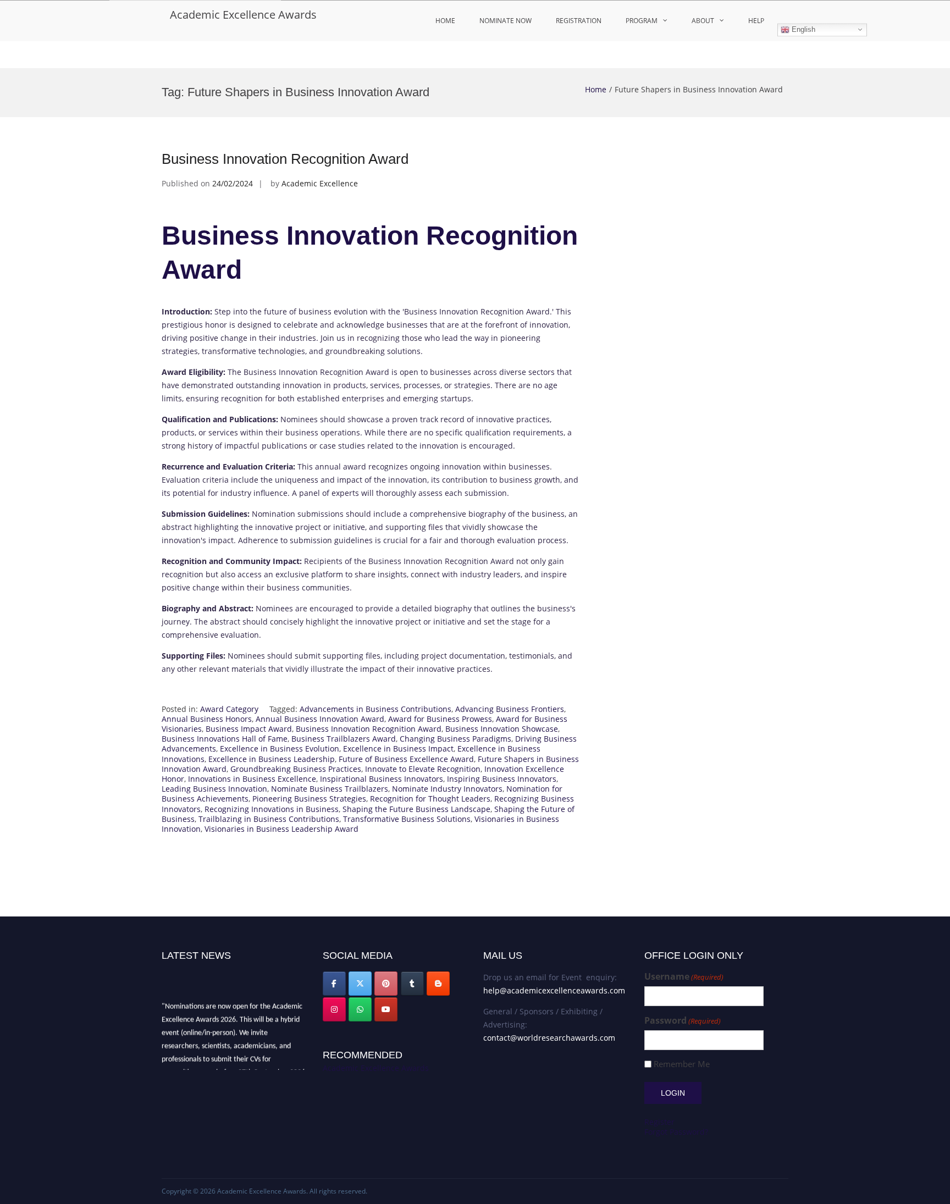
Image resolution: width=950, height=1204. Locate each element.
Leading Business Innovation (214, 788)
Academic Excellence (319, 183)
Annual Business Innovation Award (320, 719)
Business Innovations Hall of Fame (225, 738)
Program (642, 20)
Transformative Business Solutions (407, 819)
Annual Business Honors (207, 719)
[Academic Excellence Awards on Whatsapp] (360, 1009)
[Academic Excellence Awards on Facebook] (334, 983)
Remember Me (682, 1064)
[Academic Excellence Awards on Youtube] (385, 1009)
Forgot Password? (676, 1131)
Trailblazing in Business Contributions (268, 819)
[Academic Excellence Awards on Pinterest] (385, 983)
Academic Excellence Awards (243, 14)
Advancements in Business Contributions (375, 709)
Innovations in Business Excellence (252, 779)
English (802, 29)
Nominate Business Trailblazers (329, 788)
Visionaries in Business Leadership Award (281, 829)
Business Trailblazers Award (343, 738)
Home (445, 20)
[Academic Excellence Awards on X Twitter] (360, 983)
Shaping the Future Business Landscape (416, 809)
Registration (578, 20)
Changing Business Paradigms (455, 738)
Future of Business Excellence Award (406, 759)
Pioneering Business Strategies (309, 798)
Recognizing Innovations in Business (272, 809)
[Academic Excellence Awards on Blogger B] (438, 983)
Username (683, 976)
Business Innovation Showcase (501, 728)
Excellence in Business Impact (398, 748)
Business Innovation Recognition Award (285, 159)
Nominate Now (505, 20)
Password (682, 1020)
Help (756, 20)
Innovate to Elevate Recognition (422, 769)
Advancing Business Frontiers (509, 709)
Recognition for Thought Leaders (430, 798)
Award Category (229, 709)
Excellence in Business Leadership (271, 759)
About (703, 20)
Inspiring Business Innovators (501, 779)
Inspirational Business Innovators (381, 779)
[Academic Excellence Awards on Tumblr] (412, 983)
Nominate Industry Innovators (447, 788)
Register (659, 1122)
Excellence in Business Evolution (279, 748)
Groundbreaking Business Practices (295, 769)
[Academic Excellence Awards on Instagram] (334, 1009)
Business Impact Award (249, 728)
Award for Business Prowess (440, 719)
